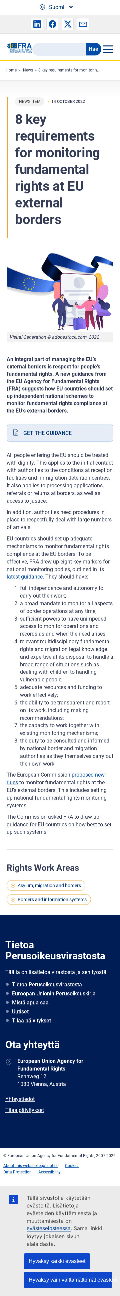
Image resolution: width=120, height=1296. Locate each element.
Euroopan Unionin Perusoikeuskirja (54, 993)
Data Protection (17, 1172)
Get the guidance (47, 433)
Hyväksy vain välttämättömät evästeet (70, 1280)
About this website (20, 1165)
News (28, 70)
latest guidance (25, 577)
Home (11, 70)
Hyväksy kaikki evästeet (57, 1261)
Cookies (72, 1165)
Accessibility (49, 1172)
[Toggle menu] (107, 49)
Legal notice (47, 1165)
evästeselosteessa (49, 1228)
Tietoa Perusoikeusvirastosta (47, 984)
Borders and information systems (52, 899)
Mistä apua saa (30, 1002)
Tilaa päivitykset (31, 1020)
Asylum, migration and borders (49, 885)
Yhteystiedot (20, 1099)
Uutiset (20, 1011)
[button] (37, 24)
